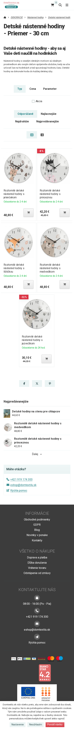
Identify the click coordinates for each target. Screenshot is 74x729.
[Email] (37, 624)
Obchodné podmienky (37, 519)
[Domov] (13, 5)
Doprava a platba (37, 557)
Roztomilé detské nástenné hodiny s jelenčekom (13, 194)
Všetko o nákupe (37, 551)
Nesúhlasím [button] (35, 724)
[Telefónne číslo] (37, 611)
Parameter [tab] (50, 88)
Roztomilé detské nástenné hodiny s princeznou (50, 194)
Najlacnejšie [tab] (48, 113)
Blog (37, 530)
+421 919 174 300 (21, 479)
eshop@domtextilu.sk (23, 485)
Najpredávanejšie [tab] (47, 121)
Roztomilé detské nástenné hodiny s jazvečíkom (32, 340)
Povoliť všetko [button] (54, 724)
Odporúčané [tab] (25, 113)
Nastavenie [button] (18, 724)
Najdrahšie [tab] (22, 121)
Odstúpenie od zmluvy (37, 573)
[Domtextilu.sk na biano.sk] (45, 672)
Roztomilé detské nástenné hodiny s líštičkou (13, 268)
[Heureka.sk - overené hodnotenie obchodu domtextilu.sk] (30, 672)
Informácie (37, 513)
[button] (28, 212)
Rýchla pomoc (18, 490)
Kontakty (37, 540)
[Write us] (37, 637)
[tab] (32, 134)
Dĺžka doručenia (37, 562)
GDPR (37, 524)
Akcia (39, 101)
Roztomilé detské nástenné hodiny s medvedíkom (50, 268)
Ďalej (35, 454)
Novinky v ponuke (37, 535)
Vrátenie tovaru (37, 567)
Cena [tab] (32, 88)
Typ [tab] (19, 88)
